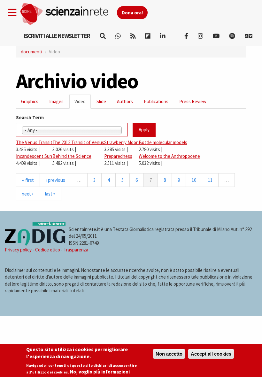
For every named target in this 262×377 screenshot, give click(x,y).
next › (27, 194)
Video (82, 103)
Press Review (192, 101)
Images (56, 101)
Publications (156, 101)
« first (28, 180)
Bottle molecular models (163, 142)
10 (194, 180)
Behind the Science (71, 156)
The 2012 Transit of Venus (78, 142)
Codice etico (47, 250)
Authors (125, 101)
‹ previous (55, 180)
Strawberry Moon (121, 142)
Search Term (30, 117)
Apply (144, 130)
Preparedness (118, 156)
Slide (101, 101)
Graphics (29, 101)
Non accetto (169, 354)
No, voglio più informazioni (100, 372)
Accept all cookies (211, 354)
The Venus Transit (34, 142)
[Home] (68, 14)
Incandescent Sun (34, 156)
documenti (31, 52)
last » (50, 194)
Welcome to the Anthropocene (169, 156)
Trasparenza (76, 250)
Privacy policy (18, 250)
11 (210, 180)
